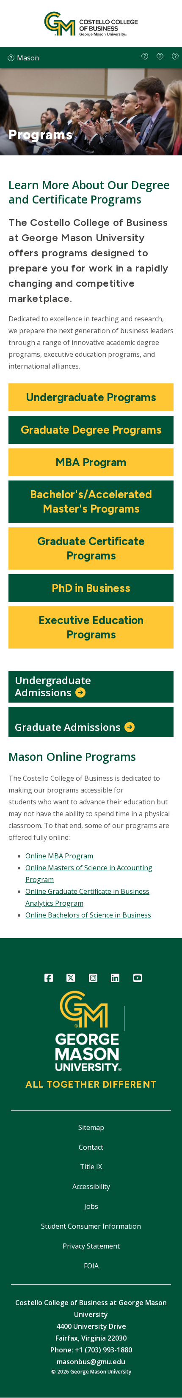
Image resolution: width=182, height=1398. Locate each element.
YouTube (137, 979)
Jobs (91, 1206)
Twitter (70, 979)
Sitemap (91, 1127)
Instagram (92, 979)
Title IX (91, 1166)
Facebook (48, 979)
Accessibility (91, 1186)
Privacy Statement (91, 1246)
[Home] (91, 23)
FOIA (91, 1265)
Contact (91, 1147)
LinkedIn (115, 979)
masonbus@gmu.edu (91, 1361)
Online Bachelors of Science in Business (88, 915)
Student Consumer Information (91, 1226)
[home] (145, 56)
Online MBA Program (59, 856)
